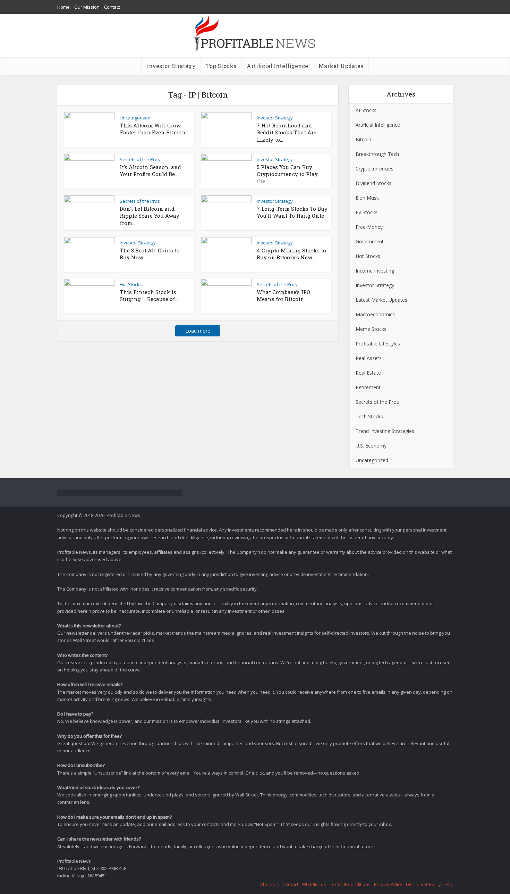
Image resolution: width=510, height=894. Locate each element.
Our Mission (87, 7)
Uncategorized (135, 118)
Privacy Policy (388, 884)
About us (269, 884)
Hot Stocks (131, 284)
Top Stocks (221, 65)
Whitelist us (314, 884)
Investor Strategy (171, 65)
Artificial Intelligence (277, 65)
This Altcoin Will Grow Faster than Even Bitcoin (153, 129)
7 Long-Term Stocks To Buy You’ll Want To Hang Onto (292, 212)
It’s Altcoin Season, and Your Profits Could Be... (150, 170)
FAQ (448, 884)
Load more (197, 330)
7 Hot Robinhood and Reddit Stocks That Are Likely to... (286, 132)
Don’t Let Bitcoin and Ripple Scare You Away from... (149, 215)
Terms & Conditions (350, 884)
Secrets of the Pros (140, 159)
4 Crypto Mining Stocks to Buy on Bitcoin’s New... (291, 254)
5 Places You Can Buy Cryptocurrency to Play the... (287, 174)
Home (63, 7)
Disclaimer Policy (423, 884)
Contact (112, 7)
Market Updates (340, 65)
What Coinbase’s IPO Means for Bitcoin (283, 295)
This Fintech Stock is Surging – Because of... (149, 295)
